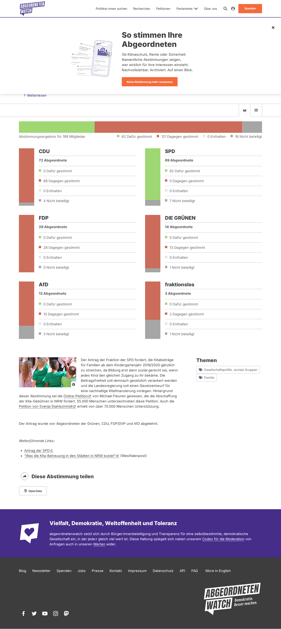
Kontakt (116, 571)
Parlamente (184, 9)
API (182, 571)
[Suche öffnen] (225, 8)
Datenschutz (163, 571)
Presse (97, 571)
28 (61, 248)
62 (185, 171)
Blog (22, 571)
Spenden (64, 571)
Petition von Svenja (46, 406)
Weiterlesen (36, 95)
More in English (218, 571)
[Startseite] (32, 9)
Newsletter (41, 571)
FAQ (194, 571)
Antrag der (37, 451)
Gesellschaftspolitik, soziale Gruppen (230, 370)
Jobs (82, 571)
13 (187, 248)
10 (61, 314)
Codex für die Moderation (223, 539)
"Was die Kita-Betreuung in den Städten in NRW (70, 456)
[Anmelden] (233, 8)
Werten (99, 544)
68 (61, 181)
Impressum (137, 571)
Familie (209, 377)
